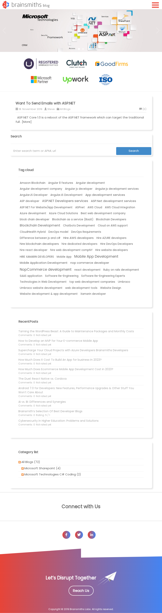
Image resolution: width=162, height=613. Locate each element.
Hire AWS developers (78, 238)
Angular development (90, 183)
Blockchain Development (40, 225)
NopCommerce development (46, 269)
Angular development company (41, 189)
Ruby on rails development (121, 270)
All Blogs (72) (30, 462)
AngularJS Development (66, 195)
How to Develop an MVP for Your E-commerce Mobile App (58, 341)
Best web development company (103, 213)
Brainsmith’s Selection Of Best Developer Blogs (50, 411)
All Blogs (65, 109)
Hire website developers (111, 250)
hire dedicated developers (79, 244)
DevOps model (58, 232)
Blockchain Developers (111, 219)
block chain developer (34, 219)
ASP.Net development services (113, 201)
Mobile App (64, 257)
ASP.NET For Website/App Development (46, 207)
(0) (144, 109)
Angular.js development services (117, 189)
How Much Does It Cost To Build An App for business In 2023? (60, 360)
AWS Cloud (95, 207)
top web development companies (92, 282)
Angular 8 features (60, 183)
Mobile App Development (96, 256)
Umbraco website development (41, 288)
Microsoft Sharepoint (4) (42, 468)
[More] (27, 122)
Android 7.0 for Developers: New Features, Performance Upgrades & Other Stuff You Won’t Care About (76, 390)
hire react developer (33, 250)
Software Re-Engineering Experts (103, 276)
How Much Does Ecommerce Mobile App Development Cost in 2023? (65, 369)
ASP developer (29, 201)
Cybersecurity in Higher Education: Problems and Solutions (58, 421)
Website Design (110, 288)
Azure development (33, 213)
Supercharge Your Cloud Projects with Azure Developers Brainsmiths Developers (73, 350)
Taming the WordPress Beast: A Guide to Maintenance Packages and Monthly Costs (76, 331)
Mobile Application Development (44, 263)
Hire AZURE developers (111, 238)
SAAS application (31, 276)
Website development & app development (49, 294)
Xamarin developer (93, 294)
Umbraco (124, 282)
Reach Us (81, 590)
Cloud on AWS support (113, 225)
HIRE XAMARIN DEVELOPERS (37, 257)
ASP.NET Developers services (65, 201)
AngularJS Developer (34, 195)
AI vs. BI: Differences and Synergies (42, 402)
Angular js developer (78, 189)
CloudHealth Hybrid (33, 232)
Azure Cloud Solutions (63, 213)
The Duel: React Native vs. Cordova (42, 379)
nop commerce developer (89, 263)
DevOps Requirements (86, 232)
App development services (105, 195)
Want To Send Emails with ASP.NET (45, 103)
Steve (51, 109)
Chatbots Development (79, 225)
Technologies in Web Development (43, 282)
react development (87, 270)
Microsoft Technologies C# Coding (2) (52, 474)
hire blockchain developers (39, 244)
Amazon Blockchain (32, 183)
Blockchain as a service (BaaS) (72, 219)
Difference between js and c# (40, 238)
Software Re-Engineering (61, 276)
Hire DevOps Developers (116, 244)
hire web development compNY (71, 250)
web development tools (81, 288)
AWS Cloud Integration (120, 207)
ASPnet (80, 207)
